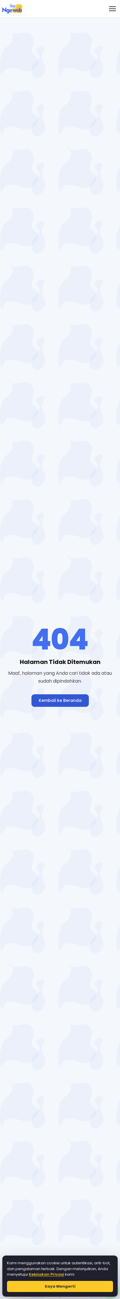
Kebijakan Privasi (46, 1274)
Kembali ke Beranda (60, 700)
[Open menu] (112, 9)
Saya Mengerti (60, 1286)
